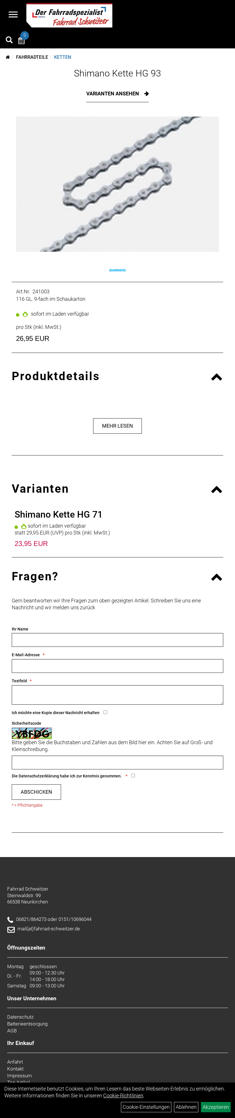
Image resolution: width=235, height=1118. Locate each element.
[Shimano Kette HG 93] (117, 184)
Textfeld (19, 681)
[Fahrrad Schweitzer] (69, 15)
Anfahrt (15, 1062)
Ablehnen (186, 1107)
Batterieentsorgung (27, 1024)
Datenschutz (20, 1017)
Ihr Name (20, 629)
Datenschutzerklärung (39, 776)
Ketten (62, 57)
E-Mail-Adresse (26, 655)
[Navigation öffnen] (13, 15)
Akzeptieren (216, 1107)
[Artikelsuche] (9, 41)
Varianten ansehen (113, 94)
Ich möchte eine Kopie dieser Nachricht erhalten (55, 712)
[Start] (8, 57)
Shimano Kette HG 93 (117, 73)
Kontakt (15, 1069)
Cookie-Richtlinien (123, 1096)
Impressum (19, 1075)
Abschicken (36, 792)
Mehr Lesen (117, 426)
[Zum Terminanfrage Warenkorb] (21, 41)
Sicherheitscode (26, 723)
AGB (12, 1030)
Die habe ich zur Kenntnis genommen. (67, 776)
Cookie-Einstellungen (146, 1107)
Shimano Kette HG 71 (59, 514)
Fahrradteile (32, 57)
